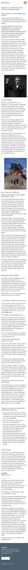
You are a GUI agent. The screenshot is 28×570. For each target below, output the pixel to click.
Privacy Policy (10, 563)
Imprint (3, 563)
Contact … (5, 558)
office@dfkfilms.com (6, 553)
